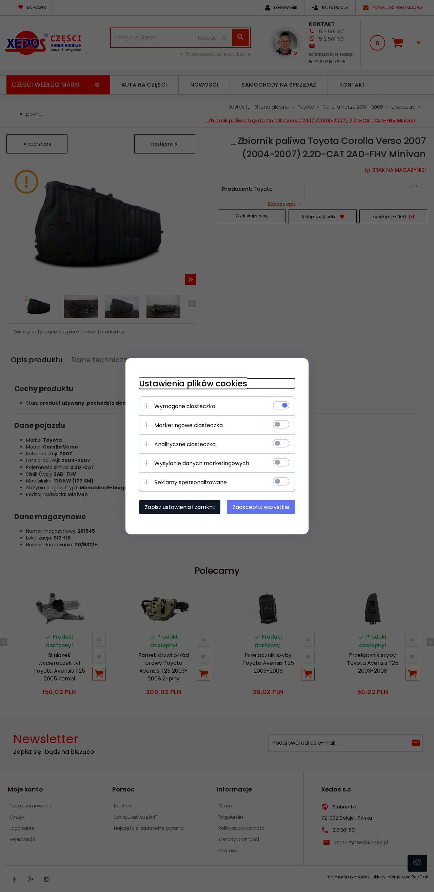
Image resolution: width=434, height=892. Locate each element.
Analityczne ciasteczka (185, 444)
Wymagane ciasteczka (184, 406)
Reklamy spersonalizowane (190, 482)
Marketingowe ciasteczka (188, 425)
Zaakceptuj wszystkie (261, 507)
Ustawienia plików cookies (193, 383)
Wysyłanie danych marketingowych (201, 463)
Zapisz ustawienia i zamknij (180, 507)
